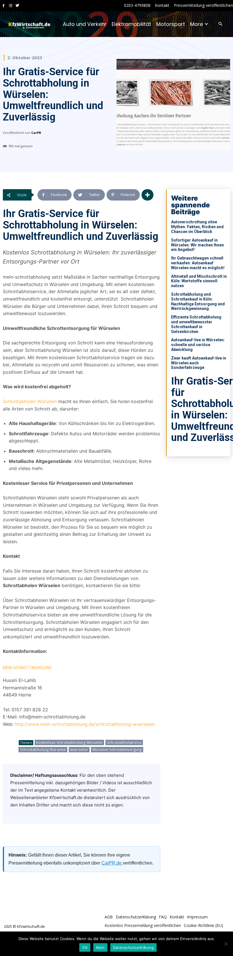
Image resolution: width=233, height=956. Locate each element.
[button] (220, 24)
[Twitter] (17, 5)
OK (85, 947)
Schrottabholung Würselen (43, 749)
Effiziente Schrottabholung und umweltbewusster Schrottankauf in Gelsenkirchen (196, 324)
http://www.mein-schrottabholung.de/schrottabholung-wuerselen (85, 724)
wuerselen (79, 749)
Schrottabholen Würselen (30, 401)
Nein (100, 947)
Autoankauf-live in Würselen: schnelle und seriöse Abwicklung (198, 345)
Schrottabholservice (124, 742)
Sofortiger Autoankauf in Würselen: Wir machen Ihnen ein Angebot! (197, 245)
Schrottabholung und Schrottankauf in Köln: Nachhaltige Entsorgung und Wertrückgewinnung (198, 301)
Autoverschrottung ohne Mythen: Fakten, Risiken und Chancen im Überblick (197, 227)
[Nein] (226, 944)
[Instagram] (10, 5)
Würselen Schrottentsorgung (117, 749)
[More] (147, 195)
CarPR (36, 132)
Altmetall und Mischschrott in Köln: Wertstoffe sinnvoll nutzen (199, 281)
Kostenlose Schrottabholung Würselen (69, 742)
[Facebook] (3, 5)
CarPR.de (112, 863)
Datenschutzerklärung (133, 947)
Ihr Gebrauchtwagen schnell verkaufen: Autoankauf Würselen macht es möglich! (197, 263)
